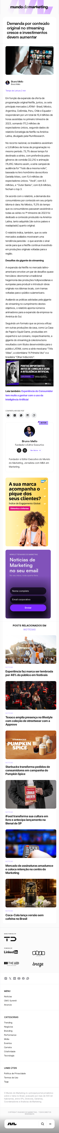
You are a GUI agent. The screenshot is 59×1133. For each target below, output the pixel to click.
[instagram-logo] (5, 978)
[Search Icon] (42, 1124)
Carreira (8, 1047)
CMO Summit (10, 1000)
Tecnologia (9, 1055)
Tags (6, 1081)
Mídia (6, 1039)
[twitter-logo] (10, 978)
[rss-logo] (23, 978)
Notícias (8, 996)
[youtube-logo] (19, 978)
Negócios (8, 1026)
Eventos (8, 1043)
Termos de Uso (11, 1077)
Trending (8, 1022)
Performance (10, 1035)
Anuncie (8, 1004)
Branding (8, 1031)
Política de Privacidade (15, 1073)
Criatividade (9, 1051)
